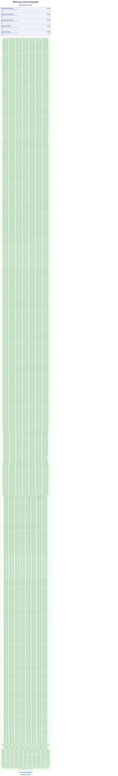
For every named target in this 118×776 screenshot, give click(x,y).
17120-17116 (19, 266)
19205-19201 (39, 198)
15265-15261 (19, 326)
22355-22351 (39, 97)
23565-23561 (12, 58)
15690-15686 (12, 312)
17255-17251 (25, 261)
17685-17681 (12, 248)
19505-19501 (12, 189)
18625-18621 (19, 217)
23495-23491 (12, 61)
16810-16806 (12, 276)
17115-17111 (25, 266)
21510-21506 (45, 124)
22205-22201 (5, 102)
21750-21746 (5, 117)
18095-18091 (25, 234)
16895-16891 (39, 273)
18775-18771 (5, 213)
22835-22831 (6, 82)
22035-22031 (45, 107)
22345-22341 (6, 98)
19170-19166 (39, 199)
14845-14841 (19, 339)
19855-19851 (12, 178)
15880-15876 (39, 305)
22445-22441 (12, 94)
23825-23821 (39, 49)
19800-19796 (39, 179)
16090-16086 (39, 298)
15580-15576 (19, 315)
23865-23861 (32, 48)
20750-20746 (32, 148)
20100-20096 (12, 170)
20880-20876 (45, 144)
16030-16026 (25, 301)
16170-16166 (25, 296)
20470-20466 (32, 158)
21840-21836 (25, 114)
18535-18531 (45, 220)
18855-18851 (39, 209)
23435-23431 (45, 62)
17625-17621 (45, 249)
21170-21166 (32, 135)
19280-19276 (32, 196)
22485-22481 (5, 93)
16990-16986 (5, 270)
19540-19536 (12, 188)
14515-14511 (39, 349)
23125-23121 (39, 72)
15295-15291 (25, 324)
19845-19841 (25, 178)
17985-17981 (32, 238)
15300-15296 (19, 324)
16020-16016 (39, 301)
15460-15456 (39, 319)
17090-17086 (12, 267)
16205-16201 (25, 295)
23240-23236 (25, 68)
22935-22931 (12, 79)
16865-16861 (32, 274)
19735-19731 (32, 181)
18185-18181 (45, 231)
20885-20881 (39, 144)
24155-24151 (19, 39)
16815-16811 (5, 276)
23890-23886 (45, 47)
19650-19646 (5, 185)
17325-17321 (25, 259)
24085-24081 (19, 41)
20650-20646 (25, 152)
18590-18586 (19, 218)
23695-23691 (25, 54)
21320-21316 (19, 130)
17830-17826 (6, 243)
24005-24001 (32, 44)
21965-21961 (45, 109)
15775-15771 (39, 309)
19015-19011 (12, 205)
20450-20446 (12, 159)
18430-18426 (45, 223)
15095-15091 (12, 331)
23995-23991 (45, 44)
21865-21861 (39, 112)
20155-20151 (32, 168)
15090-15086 (19, 331)
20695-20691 (12, 151)
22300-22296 (19, 99)
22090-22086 (19, 106)
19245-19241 (32, 197)
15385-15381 (45, 321)
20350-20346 (5, 162)
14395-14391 (12, 354)
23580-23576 (39, 57)
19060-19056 (45, 203)
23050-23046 (45, 74)
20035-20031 (6, 172)
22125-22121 (19, 105)
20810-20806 (45, 146)
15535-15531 (32, 316)
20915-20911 (45, 143)
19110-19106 (25, 201)
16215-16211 (12, 295)
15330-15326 (25, 323)
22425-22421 (39, 94)
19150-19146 (19, 200)
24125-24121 (12, 40)
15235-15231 (12, 327)
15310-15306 (5, 324)
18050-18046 (39, 235)
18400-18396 (39, 224)
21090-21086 (45, 137)
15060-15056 (12, 332)
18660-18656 (19, 216)
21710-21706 (12, 118)
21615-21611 (45, 120)
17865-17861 (5, 242)
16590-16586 (25, 283)
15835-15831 (6, 307)
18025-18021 (25, 236)
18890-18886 (39, 208)
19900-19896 (45, 176)
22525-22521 (45, 91)
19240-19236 (39, 197)
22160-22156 (19, 103)
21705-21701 (19, 118)
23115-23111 (5, 73)
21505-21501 (5, 125)
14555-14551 (32, 348)
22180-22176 (39, 102)
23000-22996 (19, 76)
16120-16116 (45, 297)
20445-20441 (19, 159)
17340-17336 (6, 259)
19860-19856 (5, 178)
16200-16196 (32, 295)
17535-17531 (25, 252)
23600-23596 (12, 57)
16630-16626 (19, 282)
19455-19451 (32, 190)
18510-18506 (32, 221)
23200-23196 (32, 70)
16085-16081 (45, 298)
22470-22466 (25, 93)
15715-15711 (25, 311)
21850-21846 (12, 114)
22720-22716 (19, 85)
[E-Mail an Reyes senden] (49, 20)
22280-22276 (45, 99)
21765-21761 (32, 116)
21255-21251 (12, 133)
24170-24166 (44, 38)
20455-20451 (5, 159)
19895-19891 (5, 177)
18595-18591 (12, 218)
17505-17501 (19, 253)
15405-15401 (19, 321)
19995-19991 (12, 173)
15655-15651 (12, 313)
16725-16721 (32, 278)
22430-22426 (32, 94)
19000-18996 (32, 205)
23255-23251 (5, 68)
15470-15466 (25, 319)
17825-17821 (12, 243)
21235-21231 (39, 133)
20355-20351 (45, 161)
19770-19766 (32, 180)
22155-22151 (25, 103)
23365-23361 (45, 64)
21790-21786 (45, 115)
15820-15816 (25, 307)
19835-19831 (39, 178)
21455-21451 (25, 126)
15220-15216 (32, 327)
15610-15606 (25, 314)
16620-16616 (32, 282)
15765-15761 (5, 310)
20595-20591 (5, 154)
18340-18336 (25, 226)
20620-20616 (19, 153)
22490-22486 (45, 92)
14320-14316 (19, 356)
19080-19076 (19, 203)
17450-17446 (45, 254)
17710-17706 (25, 247)
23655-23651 (32, 55)
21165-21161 (38, 135)
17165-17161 (5, 265)
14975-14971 (32, 335)
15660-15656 (5, 313)
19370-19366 (5, 194)
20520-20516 (12, 156)
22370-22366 (19, 97)
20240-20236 (12, 165)
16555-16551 (25, 284)
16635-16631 (12, 282)
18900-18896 (25, 208)
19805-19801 (32, 179)
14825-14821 (45, 339)
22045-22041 (32, 107)
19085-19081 (12, 203)
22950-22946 (39, 77)
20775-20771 (45, 147)
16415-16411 (25, 288)
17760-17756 (5, 245)
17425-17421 (32, 256)
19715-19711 (12, 182)
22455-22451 (45, 93)
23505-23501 (45, 59)
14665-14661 (25, 345)
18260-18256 (39, 229)
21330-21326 (6, 130)
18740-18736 (6, 214)
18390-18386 (5, 225)
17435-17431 (19, 256)
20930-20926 (25, 143)
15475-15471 (19, 319)
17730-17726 (45, 245)
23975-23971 (25, 45)
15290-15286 (32, 324)
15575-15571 (25, 315)
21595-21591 (25, 121)
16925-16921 (45, 271)
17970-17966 (5, 239)
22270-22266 (12, 100)
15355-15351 (39, 322)
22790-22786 (19, 83)
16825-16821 (39, 275)
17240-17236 (45, 261)
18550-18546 (25, 220)
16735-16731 (19, 278)
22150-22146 (32, 103)
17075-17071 (32, 267)
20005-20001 (45, 172)
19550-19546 (45, 187)
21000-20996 (25, 141)
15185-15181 (32, 328)
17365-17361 (19, 258)
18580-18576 (32, 218)
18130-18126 (26, 233)
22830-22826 (12, 82)
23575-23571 (45, 57)
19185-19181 (19, 199)
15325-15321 (32, 323)
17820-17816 (19, 243)
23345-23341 (25, 65)
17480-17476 (5, 254)
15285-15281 (39, 324)
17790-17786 (12, 244)
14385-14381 (25, 354)
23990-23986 (5, 45)
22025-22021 (12, 108)
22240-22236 (6, 101)
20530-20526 (45, 155)
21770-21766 (25, 116)
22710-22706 (32, 85)
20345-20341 (12, 162)
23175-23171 (19, 71)
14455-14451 (25, 351)
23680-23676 (45, 54)
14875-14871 (25, 338)
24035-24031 (39, 42)
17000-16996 (39, 269)
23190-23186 (45, 70)
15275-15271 (5, 326)
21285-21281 (19, 132)
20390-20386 (45, 160)
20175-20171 (5, 168)
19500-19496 (19, 189)
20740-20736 (45, 148)
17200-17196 (5, 263)
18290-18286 (45, 227)
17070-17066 (39, 267)
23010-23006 (5, 76)
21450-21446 (32, 126)
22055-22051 (19, 107)
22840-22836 (45, 81)
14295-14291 (5, 357)
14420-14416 (25, 353)
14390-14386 (19, 354)
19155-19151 (12, 200)
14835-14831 (32, 339)
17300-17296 (12, 260)
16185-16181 (5, 296)
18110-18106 (5, 234)
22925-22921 (25, 79)
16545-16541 (39, 284)
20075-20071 (45, 170)
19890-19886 (12, 177)
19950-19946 (25, 174)
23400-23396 (45, 63)
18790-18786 (32, 212)
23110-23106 (12, 73)
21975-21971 (32, 109)
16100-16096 (25, 298)
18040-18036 (6, 236)
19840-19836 (32, 178)
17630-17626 (39, 249)
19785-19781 (12, 180)
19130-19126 (45, 200)
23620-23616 (32, 56)
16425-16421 (12, 288)
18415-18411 (19, 224)
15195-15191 (19, 328)
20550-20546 (19, 155)
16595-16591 (19, 283)
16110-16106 (12, 298)
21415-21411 (32, 127)
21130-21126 (38, 136)
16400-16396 (45, 288)
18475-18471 (32, 222)
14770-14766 (25, 341)
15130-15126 (12, 330)
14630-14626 (25, 346)
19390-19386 (25, 192)
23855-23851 (45, 48)
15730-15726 (6, 311)
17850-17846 (25, 242)
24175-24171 (38, 38)
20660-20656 (12, 152)
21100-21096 (32, 137)
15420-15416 (45, 320)
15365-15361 (25, 322)
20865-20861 (19, 145)
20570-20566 (39, 154)
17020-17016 (12, 269)
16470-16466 (45, 286)
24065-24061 (45, 41)
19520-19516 (39, 188)
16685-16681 (39, 279)
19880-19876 (25, 177)
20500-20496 (39, 156)
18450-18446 (19, 223)
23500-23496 (5, 61)
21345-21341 (32, 129)
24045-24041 (25, 42)
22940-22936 (6, 79)
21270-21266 (39, 132)
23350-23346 (19, 65)
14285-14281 (19, 357)
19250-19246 (25, 197)
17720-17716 (12, 247)
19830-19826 (45, 178)
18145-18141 (6, 233)
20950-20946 (45, 142)
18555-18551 (19, 220)
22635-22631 (39, 88)
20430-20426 (39, 159)
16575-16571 (45, 283)
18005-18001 (5, 238)
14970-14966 (39, 335)
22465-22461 (32, 93)
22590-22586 (5, 90)
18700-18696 (12, 215)
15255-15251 (32, 326)
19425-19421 (25, 191)
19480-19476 (45, 189)
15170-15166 (5, 329)
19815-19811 (19, 179)
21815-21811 (12, 115)
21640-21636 (12, 120)
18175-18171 (12, 232)
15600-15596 (39, 314)
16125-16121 (39, 297)
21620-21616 (39, 120)
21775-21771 (19, 116)
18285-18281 (5, 229)
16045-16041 (6, 301)
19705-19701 (25, 182)
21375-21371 (39, 128)
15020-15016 (19, 333)
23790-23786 (39, 50)
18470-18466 (39, 222)
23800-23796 (25, 50)
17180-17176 (32, 263)
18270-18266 (25, 229)
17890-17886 (19, 241)
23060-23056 (32, 74)
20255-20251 (39, 164)
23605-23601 (5, 57)
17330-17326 (19, 259)
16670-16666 (12, 280)
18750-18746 (39, 213)
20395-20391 (39, 160)
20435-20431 (32, 159)
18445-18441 (25, 223)
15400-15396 (25, 321)
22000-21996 (45, 108)
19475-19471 (5, 190)
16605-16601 (5, 283)
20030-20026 (12, 172)
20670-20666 (45, 151)
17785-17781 (19, 244)
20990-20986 (39, 141)
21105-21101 (25, 137)
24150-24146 (25, 39)
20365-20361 (32, 161)
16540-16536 (45, 284)
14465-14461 (12, 351)
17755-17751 (12, 245)
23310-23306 (25, 66)
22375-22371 (12, 97)
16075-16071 (12, 300)
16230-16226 (39, 294)
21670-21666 (19, 119)
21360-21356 (12, 129)
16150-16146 (6, 297)
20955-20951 (39, 142)
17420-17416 (39, 256)
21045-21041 (12, 139)
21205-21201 (32, 134)
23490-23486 (19, 61)
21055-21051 (45, 138)
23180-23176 (12, 71)
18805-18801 (12, 212)
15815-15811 (32, 307)
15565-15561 (39, 315)
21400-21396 (5, 128)
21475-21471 (45, 125)
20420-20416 (6, 160)
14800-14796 (32, 340)
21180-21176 (19, 135)
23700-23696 (19, 54)
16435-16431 (45, 287)
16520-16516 (25, 285)
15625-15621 (6, 314)
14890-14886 (5, 338)
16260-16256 (45, 293)
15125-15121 (19, 330)
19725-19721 (45, 181)
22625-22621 (6, 89)
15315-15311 (45, 323)
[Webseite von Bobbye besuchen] (47, 8)
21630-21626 (25, 120)
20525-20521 (6, 156)
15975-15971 (5, 303)
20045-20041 (39, 171)
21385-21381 (25, 128)
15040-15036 (39, 332)
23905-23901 (25, 47)
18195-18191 (32, 231)
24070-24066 (39, 41)
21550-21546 (39, 123)
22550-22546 (12, 91)
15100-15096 (5, 331)
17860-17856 (12, 242)
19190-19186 (12, 199)
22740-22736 (39, 84)
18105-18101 (12, 234)
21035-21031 (25, 139)
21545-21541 (45, 123)
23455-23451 (19, 62)
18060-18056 (25, 235)
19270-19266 (45, 196)
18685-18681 (32, 215)
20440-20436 (25, 159)
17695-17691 (45, 247)
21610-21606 (5, 121)
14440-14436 (45, 351)
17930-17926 (12, 240)
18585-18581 (25, 218)
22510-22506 (19, 92)
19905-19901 (39, 176)
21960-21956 (5, 110)
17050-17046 (19, 268)
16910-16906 (19, 273)
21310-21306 (32, 130)
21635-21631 (19, 120)
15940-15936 (6, 304)
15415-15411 (5, 321)
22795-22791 (12, 83)
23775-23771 (12, 52)
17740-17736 (32, 245)
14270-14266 (39, 357)
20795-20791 (19, 147)
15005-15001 (39, 333)
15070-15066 (45, 331)
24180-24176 (31, 38)
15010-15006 (32, 333)
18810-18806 (5, 212)
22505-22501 (25, 92)
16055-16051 (39, 300)
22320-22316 (39, 98)
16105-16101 (19, 298)
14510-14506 (45, 349)
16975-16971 (25, 270)
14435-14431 (6, 353)
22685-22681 (19, 86)
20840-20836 (6, 146)
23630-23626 (19, 56)
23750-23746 (45, 52)
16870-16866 (25, 274)
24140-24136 (39, 39)
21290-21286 (12, 132)
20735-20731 (6, 150)
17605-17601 (25, 250)
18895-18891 (32, 208)
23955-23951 (5, 46)
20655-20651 (19, 152)
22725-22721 (12, 85)
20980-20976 (5, 142)
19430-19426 (19, 191)
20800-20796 (12, 147)
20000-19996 (5, 173)
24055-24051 (12, 42)
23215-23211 (12, 70)
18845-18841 (6, 210)
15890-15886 (25, 305)
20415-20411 (12, 160)
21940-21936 (32, 110)
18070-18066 (12, 235)
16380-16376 (25, 289)
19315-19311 (32, 195)
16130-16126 (32, 297)
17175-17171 (39, 263)
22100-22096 (5, 106)
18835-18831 (19, 210)
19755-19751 (5, 181)
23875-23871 (19, 48)
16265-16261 (39, 293)
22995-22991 (25, 76)
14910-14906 (25, 337)
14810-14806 (19, 340)
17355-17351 (32, 258)
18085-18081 (39, 234)
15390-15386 (39, 321)
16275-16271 (25, 293)
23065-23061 (25, 74)
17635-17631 (32, 249)
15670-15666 (39, 312)
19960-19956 (12, 174)
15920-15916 (32, 304)
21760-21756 (39, 116)
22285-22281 (39, 99)
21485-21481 (32, 125)
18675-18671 (45, 215)
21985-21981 (19, 109)
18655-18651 (25, 216)
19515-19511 (45, 188)
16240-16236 (25, 294)
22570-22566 (32, 90)
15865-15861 (12, 306)
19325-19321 (19, 195)
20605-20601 (39, 153)
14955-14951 (12, 336)
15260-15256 (25, 326)
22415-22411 (5, 95)
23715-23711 (45, 53)
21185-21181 (12, 135)
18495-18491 (5, 222)
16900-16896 (32, 273)
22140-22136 (45, 103)
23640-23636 (6, 56)
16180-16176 (12, 296)
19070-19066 (32, 203)
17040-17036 (32, 268)
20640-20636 (39, 152)
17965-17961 (12, 239)
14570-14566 (12, 348)
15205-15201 (5, 328)
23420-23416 (19, 63)
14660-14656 (32, 345)
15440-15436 (19, 320)
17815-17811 (25, 243)
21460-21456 (19, 126)
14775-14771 (19, 341)
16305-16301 (32, 292)
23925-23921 (45, 46)
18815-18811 (45, 210)
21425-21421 (19, 127)
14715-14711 (5, 344)
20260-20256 (32, 164)
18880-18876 (5, 209)
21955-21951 (12, 110)
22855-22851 (25, 81)
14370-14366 (45, 354)
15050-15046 (25, 332)
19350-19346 (32, 194)
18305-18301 (25, 227)
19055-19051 (5, 204)
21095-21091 (38, 137)
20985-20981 (45, 141)
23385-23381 (19, 64)
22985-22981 (39, 76)
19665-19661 (32, 183)
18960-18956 (39, 206)
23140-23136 (19, 72)
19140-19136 (32, 200)
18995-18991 (39, 205)
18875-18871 (12, 209)
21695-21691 (32, 118)
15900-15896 (12, 305)
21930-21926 (45, 110)
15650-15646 (19, 313)
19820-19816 (12, 179)
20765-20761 (12, 148)
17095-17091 (5, 267)
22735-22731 (45, 84)
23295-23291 (45, 66)
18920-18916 (45, 207)
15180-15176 (39, 328)
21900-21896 (39, 111)
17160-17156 (12, 265)
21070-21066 (25, 138)
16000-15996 (19, 302)
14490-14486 (25, 350)
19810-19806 (25, 179)
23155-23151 (45, 71)
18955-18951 (45, 206)
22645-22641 (25, 88)
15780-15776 (32, 309)
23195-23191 (39, 70)
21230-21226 (45, 133)
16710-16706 (5, 279)
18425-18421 (6, 224)
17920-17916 (25, 240)
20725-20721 (19, 150)
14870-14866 (32, 338)
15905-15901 (5, 305)
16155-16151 (45, 296)
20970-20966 (19, 142)
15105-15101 (45, 330)
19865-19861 (45, 177)
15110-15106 (39, 330)
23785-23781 (45, 50)
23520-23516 (25, 59)
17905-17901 (45, 240)
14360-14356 (12, 355)
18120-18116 (39, 233)
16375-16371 (32, 289)
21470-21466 (5, 126)
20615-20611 (25, 153)
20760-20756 (19, 148)
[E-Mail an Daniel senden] (49, 14)
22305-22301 (12, 99)
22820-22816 (25, 82)
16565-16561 (12, 284)
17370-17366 (12, 258)
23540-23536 (45, 58)
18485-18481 (19, 222)
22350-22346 (45, 97)
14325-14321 (12, 356)
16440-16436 (39, 287)
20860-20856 (25, 145)
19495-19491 (25, 189)
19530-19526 (25, 188)
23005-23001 (12, 76)
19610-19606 (12, 186)
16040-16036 (12, 301)
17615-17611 (12, 250)
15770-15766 (45, 309)
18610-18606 (39, 217)
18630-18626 (12, 217)
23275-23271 (25, 67)
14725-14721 (39, 342)
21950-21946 (19, 110)
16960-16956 (45, 270)
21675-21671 (12, 119)
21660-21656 (32, 119)
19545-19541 (6, 188)
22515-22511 (12, 92)
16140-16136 (19, 297)
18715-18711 (39, 214)
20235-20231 (19, 165)
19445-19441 (45, 190)
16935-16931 (32, 271)
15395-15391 (32, 321)
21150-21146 (12, 136)
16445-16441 (32, 287)
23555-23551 (25, 58)
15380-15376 (5, 322)
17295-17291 (19, 260)
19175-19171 (32, 199)
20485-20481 (12, 158)
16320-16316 (12, 292)
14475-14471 (45, 350)
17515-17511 (5, 253)
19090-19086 (5, 203)
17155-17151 (19, 265)
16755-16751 (39, 277)
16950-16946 (12, 271)
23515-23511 (32, 59)
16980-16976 (19, 270)
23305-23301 (32, 66)
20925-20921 (32, 143)
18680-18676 (39, 215)
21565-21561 (19, 123)
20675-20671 (39, 151)
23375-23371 (32, 64)
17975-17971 (45, 238)
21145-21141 (19, 136)
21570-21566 (12, 123)
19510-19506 (5, 189)
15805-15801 (45, 307)
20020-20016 (25, 172)
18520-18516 (19, 221)
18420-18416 (12, 224)
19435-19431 (12, 191)
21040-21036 (19, 139)
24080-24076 (25, 41)
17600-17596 (32, 250)
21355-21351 (19, 129)
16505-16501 (45, 285)
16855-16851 (45, 274)
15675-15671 (32, 312)
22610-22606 (25, 89)
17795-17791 (5, 244)
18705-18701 (5, 215)
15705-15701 (39, 311)
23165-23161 (32, 71)
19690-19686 (45, 182)
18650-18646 (32, 216)
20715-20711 (32, 150)
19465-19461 (19, 190)
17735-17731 (39, 245)
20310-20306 (12, 163)
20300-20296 (25, 163)
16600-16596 (12, 283)
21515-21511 (39, 124)
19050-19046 (12, 204)
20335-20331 (25, 162)
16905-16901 (25, 273)
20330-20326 (32, 162)
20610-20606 (32, 153)
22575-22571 (25, 90)
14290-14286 (12, 357)
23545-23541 (39, 58)
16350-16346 (19, 291)
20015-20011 (32, 172)
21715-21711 (5, 118)
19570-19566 (19, 187)
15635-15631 (39, 313)
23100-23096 (25, 73)
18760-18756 (25, 213)
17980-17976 (39, 238)
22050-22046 (25, 107)
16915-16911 (12, 273)
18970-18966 (25, 206)
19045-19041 (19, 204)
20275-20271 (12, 164)
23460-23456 (12, 62)
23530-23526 (12, 59)
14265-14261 (45, 357)
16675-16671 (5, 280)
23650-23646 (39, 55)
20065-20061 (12, 171)
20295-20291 (32, 163)
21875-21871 (25, 112)
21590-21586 (32, 121)
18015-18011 (39, 236)
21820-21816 (6, 115)
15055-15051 (19, 332)
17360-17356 (25, 258)
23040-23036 (12, 75)
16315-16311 (19, 292)
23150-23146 (6, 72)
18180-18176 (5, 232)
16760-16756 (32, 277)
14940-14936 (32, 336)
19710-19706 (19, 182)
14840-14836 (25, 339)
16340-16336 (32, 291)
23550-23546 (32, 58)
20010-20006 (39, 172)
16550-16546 (32, 284)
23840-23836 (19, 49)
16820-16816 (45, 275)
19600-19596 (25, 186)
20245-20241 (6, 165)
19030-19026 (39, 204)
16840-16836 (19, 275)
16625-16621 (25, 282)
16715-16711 (45, 278)
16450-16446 (25, 287)
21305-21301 (39, 130)
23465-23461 (5, 62)
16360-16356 (5, 291)
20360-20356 (39, 161)
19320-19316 (25, 195)
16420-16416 (19, 288)
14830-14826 (39, 339)
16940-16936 (25, 271)
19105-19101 (32, 201)
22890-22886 (25, 80)
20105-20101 (5, 170)
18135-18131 (19, 233)
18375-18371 (25, 225)
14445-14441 (39, 351)
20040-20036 (45, 171)
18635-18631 (6, 217)
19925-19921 (12, 176)
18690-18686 (25, 215)
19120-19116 (12, 201)
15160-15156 (19, 329)
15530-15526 (39, 316)
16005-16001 (12, 302)
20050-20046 (32, 171)
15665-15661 (45, 312)
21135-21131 (32, 136)
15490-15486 (45, 318)
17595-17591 (39, 250)
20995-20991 (32, 141)
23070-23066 (19, 74)
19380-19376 (39, 192)
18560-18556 (12, 220)
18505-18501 (39, 221)
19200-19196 (45, 198)
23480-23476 (32, 61)
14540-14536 (6, 349)
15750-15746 (25, 310)
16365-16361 (45, 289)
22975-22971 (5, 77)
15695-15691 (5, 312)
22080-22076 (32, 106)
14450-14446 (32, 351)
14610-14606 (5, 347)
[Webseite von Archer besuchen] (47, 25)
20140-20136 (6, 169)
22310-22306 (5, 99)
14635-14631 (19, 346)
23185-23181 (5, 71)
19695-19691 (39, 182)
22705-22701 (39, 85)
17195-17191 (12, 263)
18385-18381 (12, 225)
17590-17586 (45, 250)
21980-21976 (25, 109)
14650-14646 (45, 345)
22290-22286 (32, 99)
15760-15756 (12, 310)
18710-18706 (45, 214)
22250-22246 (39, 100)
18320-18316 (6, 227)
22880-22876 (39, 80)
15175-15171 (45, 328)
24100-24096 (45, 40)
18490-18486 (12, 222)
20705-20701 (45, 150)
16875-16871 (19, 274)
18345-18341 (19, 226)
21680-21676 (5, 119)
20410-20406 (19, 160)
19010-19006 (19, 205)
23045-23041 (6, 75)
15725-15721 (12, 311)
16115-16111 (5, 298)
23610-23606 (45, 56)
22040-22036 (39, 107)
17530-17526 (32, 252)
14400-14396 (5, 354)
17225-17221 (19, 262)
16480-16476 (32, 286)
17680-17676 (19, 248)
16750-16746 (45, 277)
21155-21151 (6, 136)
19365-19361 (12, 194)
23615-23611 (39, 56)
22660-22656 (5, 88)
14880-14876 (19, 338)
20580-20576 (25, 154)
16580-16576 (39, 283)
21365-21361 (5, 129)
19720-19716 (6, 182)
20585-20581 (19, 154)
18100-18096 (19, 234)
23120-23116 (45, 72)
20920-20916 (39, 143)
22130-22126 (12, 105)
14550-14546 (39, 348)
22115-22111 (32, 105)
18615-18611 (32, 217)
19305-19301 (45, 195)
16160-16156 (39, 296)
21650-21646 (45, 119)
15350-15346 (45, 322)
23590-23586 (25, 57)
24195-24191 (11, 38)
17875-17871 (39, 241)
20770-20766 (5, 148)
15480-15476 (12, 319)
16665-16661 (19, 280)
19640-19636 (19, 185)
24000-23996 (39, 44)
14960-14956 (5, 336)
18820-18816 (39, 210)
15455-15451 (45, 319)
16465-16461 (5, 287)
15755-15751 (19, 310)
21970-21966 (39, 109)
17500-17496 (25, 253)
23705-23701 (12, 54)
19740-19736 (25, 181)
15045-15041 (32, 332)
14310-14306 (32, 356)
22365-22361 (25, 97)
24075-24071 (32, 41)
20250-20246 (45, 164)
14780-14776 (12, 341)
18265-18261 (32, 229)
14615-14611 (45, 346)
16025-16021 (32, 301)
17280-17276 (39, 260)
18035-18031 (12, 236)
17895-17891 (12, 241)
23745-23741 (6, 53)
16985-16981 (12, 270)
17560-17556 (39, 251)
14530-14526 (19, 349)
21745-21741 (12, 117)
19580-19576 (5, 187)
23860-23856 (39, 48)
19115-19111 (19, 201)
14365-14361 (5, 355)
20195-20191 (25, 167)
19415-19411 (39, 191)
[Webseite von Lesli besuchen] (47, 31)
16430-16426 (6, 288)
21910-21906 (25, 111)
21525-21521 (25, 124)
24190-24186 (18, 38)
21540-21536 (6, 124)
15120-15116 (26, 330)
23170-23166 (25, 71)
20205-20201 (12, 167)
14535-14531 (12, 349)
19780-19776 (19, 180)
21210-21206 (25, 134)
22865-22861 (12, 81)
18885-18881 (45, 208)
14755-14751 (45, 341)
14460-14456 (19, 351)
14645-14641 (6, 346)
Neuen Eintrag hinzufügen (25, 5)
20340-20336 (19, 162)
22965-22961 (19, 77)
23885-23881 (5, 48)
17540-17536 (19, 252)
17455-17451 (39, 254)
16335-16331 (39, 291)
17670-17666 (32, 248)
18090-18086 (32, 234)
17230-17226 (12, 262)
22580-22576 (19, 90)
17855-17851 (19, 242)
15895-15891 (19, 305)
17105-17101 (39, 266)
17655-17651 (5, 249)
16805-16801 (19, 276)
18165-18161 (25, 232)
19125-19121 (6, 201)
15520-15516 (6, 318)
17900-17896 (5, 241)
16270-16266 (32, 293)
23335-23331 (39, 65)
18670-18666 (5, 216)
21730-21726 (32, 117)
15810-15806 (39, 307)
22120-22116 (26, 105)
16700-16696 (19, 279)
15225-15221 (25, 327)
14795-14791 (39, 340)
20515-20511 (19, 156)
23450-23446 (25, 62)
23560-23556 (19, 58)
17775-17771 (32, 244)
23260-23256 (45, 67)
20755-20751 (25, 148)
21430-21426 (12, 127)
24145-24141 (32, 39)
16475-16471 (39, 286)
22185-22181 (32, 102)
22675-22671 (32, 86)
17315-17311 (39, 259)
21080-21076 (12, 138)
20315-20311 (5, 163)
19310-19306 (39, 195)
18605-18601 (45, 217)
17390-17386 (32, 257)
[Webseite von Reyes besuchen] (47, 20)
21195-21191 (45, 134)
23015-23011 (45, 75)
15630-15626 (45, 313)
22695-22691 (5, 86)
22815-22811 (32, 82)
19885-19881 (19, 177)
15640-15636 (32, 313)
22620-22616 (12, 89)
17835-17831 (45, 242)
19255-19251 (19, 197)
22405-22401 (19, 95)
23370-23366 (39, 64)
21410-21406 (39, 127)
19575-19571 (12, 187)
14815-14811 (12, 340)
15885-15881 (32, 305)
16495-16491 (12, 286)
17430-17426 (25, 256)
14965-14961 (45, 335)
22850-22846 (32, 81)
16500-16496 (5, 286)
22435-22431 (25, 94)
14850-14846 (12, 339)
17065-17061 (45, 267)
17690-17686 (5, 248)
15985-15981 (39, 302)
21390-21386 (19, 128)
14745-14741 (12, 342)
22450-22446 (5, 94)
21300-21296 (45, 130)
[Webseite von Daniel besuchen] (47, 14)
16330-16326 (45, 291)
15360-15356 (32, 322)
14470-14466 (5, 351)
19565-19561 (25, 187)
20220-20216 (39, 165)
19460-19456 (25, 190)
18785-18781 (39, 212)
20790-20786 (25, 147)
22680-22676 (25, 86)
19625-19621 (39, 185)
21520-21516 (32, 124)
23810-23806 (12, 50)
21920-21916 (12, 111)
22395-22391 (32, 95)
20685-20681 (25, 151)
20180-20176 (45, 167)
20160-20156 (25, 168)
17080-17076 (25, 267)
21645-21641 (6, 120)
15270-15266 (12, 326)
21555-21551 (32, 123)
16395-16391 (5, 289)
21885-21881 (12, 112)
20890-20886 (32, 144)
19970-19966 (45, 173)
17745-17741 (25, 245)
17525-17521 (39, 252)
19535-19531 (19, 188)
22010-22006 (32, 108)
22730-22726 (6, 85)
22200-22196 (12, 102)
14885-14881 (12, 338)
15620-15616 (12, 314)
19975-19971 (39, 173)
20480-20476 (19, 158)
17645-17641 (19, 249)
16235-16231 (32, 294)
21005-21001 (19, 141)
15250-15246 (39, 326)
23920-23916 (6, 47)
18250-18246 (5, 230)
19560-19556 (32, 187)
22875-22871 (45, 80)
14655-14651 (39, 345)
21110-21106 (18, 137)
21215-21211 (19, 134)
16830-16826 (32, 275)
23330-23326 (45, 65)
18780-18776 (45, 212)
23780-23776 (5, 52)
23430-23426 (6, 63)
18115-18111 (45, 233)
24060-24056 (5, 42)
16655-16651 (32, 280)
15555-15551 (5, 316)
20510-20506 (25, 156)
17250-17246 (32, 261)
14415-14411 (32, 353)
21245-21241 (25, 133)
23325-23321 (6, 66)
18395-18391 (45, 224)
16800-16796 (25, 276)
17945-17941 (39, 239)
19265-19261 (5, 197)
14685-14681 (45, 344)
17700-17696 (39, 247)
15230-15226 (19, 327)
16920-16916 (6, 273)
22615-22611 (19, 89)
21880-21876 (19, 112)
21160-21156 (45, 135)
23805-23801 (19, 50)
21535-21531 (12, 124)
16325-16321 (6, 292)
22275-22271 (5, 100)
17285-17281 (32, 260)
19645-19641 (12, 185)
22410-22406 (12, 95)
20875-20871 (5, 145)
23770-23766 (19, 52)
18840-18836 (12, 210)
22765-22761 (5, 84)
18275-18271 (19, 229)
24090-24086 (12, 41)
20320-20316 (45, 162)
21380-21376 (32, 128)
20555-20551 (12, 155)
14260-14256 (5, 358)
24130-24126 (6, 40)
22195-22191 (19, 102)
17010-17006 (25, 269)
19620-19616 (45, 185)
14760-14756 (39, 341)
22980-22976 (45, 76)
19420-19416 (32, 191)
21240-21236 (32, 133)
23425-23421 (12, 63)
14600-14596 (19, 347)
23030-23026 (25, 75)
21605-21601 (12, 121)
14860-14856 (45, 338)
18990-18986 (45, 205)
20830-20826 (19, 146)
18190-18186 (39, 231)
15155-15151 (25, 329)
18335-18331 (32, 226)
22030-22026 (6, 108)
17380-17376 (45, 257)
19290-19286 (19, 196)
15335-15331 (19, 323)
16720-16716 (39, 278)
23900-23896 (32, 47)
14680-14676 (5, 345)
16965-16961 (39, 270)
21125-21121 (45, 136)
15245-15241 (45, 326)
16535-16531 (6, 285)
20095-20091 (19, 170)
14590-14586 (32, 347)
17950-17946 (32, 239)
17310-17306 (45, 259)
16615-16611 (39, 282)
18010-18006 (45, 236)
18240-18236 (19, 230)
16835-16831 (25, 275)
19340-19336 (45, 194)
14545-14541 (45, 348)
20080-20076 (39, 170)
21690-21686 (39, 118)
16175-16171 (19, 296)
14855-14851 (5, 339)
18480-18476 (25, 222)
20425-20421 (45, 159)
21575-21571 (5, 123)
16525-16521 (19, 285)
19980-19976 (32, 173)
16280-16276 (19, 293)
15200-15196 (12, 328)
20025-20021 (19, 172)
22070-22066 (45, 106)
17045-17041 (25, 268)
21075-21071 (19, 138)
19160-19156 (5, 200)
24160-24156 (12, 39)
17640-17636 (25, 249)
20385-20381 (5, 161)
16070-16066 (19, 300)
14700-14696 (25, 344)
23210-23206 (19, 70)
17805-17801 (39, 243)
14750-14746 (5, 342)
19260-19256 (12, 197)
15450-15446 (5, 320)
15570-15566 (32, 315)
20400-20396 (32, 160)
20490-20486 (5, 158)
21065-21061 (32, 138)
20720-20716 (25, 150)
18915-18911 (5, 208)
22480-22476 (12, 93)
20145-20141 (45, 168)
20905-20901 (12, 144)
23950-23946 (12, 46)
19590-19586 (39, 186)
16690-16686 (32, 279)
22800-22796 (5, 83)
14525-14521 (25, 349)
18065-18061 (19, 235)
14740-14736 (19, 342)
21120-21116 (6, 137)
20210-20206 (5, 167)
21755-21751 (45, 116)
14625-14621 (32, 346)
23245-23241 (19, 68)
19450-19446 (39, 190)
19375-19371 (45, 192)
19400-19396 (12, 192)
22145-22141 (39, 103)
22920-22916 (32, 79)
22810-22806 (39, 82)
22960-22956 (25, 77)
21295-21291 (5, 132)
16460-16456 (12, 287)
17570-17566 (25, 251)
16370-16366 (39, 289)
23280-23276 (19, 67)
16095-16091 (32, 298)
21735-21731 (25, 117)
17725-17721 (6, 247)
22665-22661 (45, 86)
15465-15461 (32, 319)
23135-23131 (25, 72)
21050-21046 (5, 139)
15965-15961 (19, 303)
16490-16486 (19, 286)
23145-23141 (12, 72)
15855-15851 (25, 306)
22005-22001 (39, 108)
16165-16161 (32, 296)
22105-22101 (45, 105)
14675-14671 (12, 345)
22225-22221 (25, 101)
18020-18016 (32, 236)
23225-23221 (45, 68)
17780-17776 (25, 244)
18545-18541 (32, 220)
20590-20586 (12, 154)
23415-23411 (25, 63)
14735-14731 (25, 342)
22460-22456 (39, 93)
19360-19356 (19, 194)
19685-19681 (5, 183)
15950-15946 (39, 303)
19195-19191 (5, 199)
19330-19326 (12, 195)
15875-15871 (45, 305)
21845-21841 (19, 114)
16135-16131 (25, 297)
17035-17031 (39, 268)
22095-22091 (12, 106)
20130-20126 (19, 169)
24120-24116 (19, 40)
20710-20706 (39, 150)
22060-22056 (12, 107)
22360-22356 (32, 97)
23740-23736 (12, 53)
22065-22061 (5, 107)
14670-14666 (19, 345)
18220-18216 (45, 230)
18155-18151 (39, 232)
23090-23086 (39, 73)
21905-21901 (32, 111)
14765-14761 (32, 341)
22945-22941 (45, 77)
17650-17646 (12, 249)
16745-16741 (6, 278)
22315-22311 (45, 98)
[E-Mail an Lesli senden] (49, 31)
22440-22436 (19, 94)
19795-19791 (45, 179)
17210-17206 (39, 262)
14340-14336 (39, 355)
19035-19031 (32, 204)
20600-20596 (45, 153)
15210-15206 (45, 327)
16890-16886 (45, 273)
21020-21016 (45, 139)
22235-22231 (12, 101)
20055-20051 (25, 171)
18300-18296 (32, 227)
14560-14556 (25, 348)
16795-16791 (32, 276)
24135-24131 (45, 39)
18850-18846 (45, 209)
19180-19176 (25, 199)
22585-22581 (12, 90)
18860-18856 (32, 209)
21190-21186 (6, 135)
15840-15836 (45, 306)
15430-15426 (32, 320)
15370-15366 (19, 322)
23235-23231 (32, 68)
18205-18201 (19, 231)
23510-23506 (39, 59)
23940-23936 (25, 46)
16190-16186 (45, 295)
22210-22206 (45, 101)
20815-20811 (39, 146)
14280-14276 (25, 357)
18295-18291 (39, 227)
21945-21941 (25, 110)
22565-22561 (39, 90)
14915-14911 (19, 337)
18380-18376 (19, 225)
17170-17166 (45, 263)
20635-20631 (45, 152)
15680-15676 (25, 312)
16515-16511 (32, 285)
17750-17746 (19, 245)
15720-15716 (19, 311)
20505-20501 (32, 156)
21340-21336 (39, 129)
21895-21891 (45, 111)
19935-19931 (45, 174)
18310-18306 (19, 227)
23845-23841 (12, 49)
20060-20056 (19, 171)
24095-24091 (5, 41)
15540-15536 (25, 316)
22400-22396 (25, 95)
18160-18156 (32, 232)
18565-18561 (5, 220)
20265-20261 (25, 164)
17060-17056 (5, 268)
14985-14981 (19, 335)
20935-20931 (19, 143)
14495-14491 (19, 350)
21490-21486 (25, 125)
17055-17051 (12, 268)
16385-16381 (19, 289)
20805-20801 (5, 147)
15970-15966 (12, 303)
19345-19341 (39, 194)
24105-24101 (39, 40)
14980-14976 (25, 335)
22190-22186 (25, 102)
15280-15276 (45, 324)
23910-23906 (19, 47)
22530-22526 (39, 91)
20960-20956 (32, 142)
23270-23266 (32, 67)
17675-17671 (25, 248)
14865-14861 (39, 338)
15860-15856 (19, 306)
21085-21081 (5, 138)
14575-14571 (5, 348)
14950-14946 (19, 336)
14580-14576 (45, 347)
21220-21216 (12, 134)
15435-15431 (25, 320)
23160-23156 (39, 71)
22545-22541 (19, 91)
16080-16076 (5, 300)
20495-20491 (45, 156)
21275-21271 (32, 132)
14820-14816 (6, 340)
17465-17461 (25, 254)
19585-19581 (45, 186)
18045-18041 (45, 235)
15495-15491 (39, 318)
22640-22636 (32, 88)
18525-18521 (12, 221)
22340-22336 (12, 98)
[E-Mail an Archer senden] (49, 25)
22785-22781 (25, 83)
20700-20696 (5, 151)
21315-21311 (25, 130)
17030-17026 (45, 268)
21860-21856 (45, 112)
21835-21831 (32, 114)
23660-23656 (25, 55)
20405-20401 (25, 160)
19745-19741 (19, 181)
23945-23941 (19, 46)
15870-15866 (5, 306)
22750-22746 (25, 84)
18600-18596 (5, 218)
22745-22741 (32, 84)
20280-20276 (5, 164)
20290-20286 (39, 163)
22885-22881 (32, 80)
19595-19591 (32, 186)
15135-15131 (6, 330)
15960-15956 (25, 303)
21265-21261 (45, 132)
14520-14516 (32, 349)
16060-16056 (32, 300)
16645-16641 (45, 280)
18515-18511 (25, 221)
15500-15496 (32, 318)
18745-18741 (45, 213)
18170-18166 (19, 232)
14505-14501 (5, 350)
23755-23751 (39, 52)
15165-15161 (12, 329)
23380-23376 (25, 64)
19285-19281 (25, 196)
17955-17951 (25, 239)
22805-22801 (45, 82)
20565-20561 (45, 154)
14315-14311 (25, 356)
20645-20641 (32, 152)
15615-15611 (19, 314)
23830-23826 (32, 49)
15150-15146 (32, 329)
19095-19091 (45, 201)
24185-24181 (24, 38)
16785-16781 (45, 276)
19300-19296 (5, 196)
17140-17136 (39, 265)
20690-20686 (19, 151)
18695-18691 (19, 215)
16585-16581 (32, 283)
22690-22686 (12, 86)
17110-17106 (32, 266)
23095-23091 (32, 73)
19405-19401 (5, 192)
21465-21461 (12, 126)
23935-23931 (32, 46)
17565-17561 (32, 251)
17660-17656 (45, 248)
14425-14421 (19, 353)
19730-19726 (39, 181)
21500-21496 (12, 125)
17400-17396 (19, 257)
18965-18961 (32, 206)
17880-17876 (32, 241)
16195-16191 (39, 295)
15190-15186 (25, 328)
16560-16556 (19, 284)
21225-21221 (6, 134)
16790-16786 (39, 276)
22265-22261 (19, 100)
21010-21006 (12, 141)
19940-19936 (39, 174)
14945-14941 (25, 336)
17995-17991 (19, 238)
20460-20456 (45, 158)
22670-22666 (39, 86)
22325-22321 (32, 98)
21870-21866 (32, 112)
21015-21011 (5, 141)
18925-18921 (39, 207)
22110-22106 (39, 105)
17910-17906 (39, 240)
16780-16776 (5, 277)
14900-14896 (39, 337)
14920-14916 (12, 337)
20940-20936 (12, 143)
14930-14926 (45, 336)
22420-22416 (45, 94)
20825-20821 (25, 146)
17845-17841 (32, 242)
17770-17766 (39, 244)
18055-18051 (32, 235)
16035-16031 (19, 301)
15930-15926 (19, 304)
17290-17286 (25, 260)
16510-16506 (39, 285)
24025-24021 (6, 44)
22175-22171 (45, 102)
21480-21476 (39, 125)
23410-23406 (32, 63)
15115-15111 (32, 330)
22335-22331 (19, 98)
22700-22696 (45, 85)
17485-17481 (45, 253)
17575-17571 (19, 251)
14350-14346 (25, 355)
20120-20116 (32, 169)
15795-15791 (12, 309)
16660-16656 (25, 280)
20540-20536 (32, 155)
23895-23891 (39, 47)
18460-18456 (5, 223)
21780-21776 (12, 116)
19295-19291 (12, 196)
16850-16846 (5, 275)
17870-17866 (45, 241)
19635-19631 (25, 185)
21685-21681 (45, 118)
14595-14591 (25, 347)
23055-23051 (39, 74)
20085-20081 (32, 170)
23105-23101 (19, 73)
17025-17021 (6, 269)
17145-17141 (32, 265)
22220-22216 (32, 101)
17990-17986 (25, 238)
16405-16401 (39, 288)
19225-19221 (12, 198)
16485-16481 (25, 286)
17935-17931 (6, 240)
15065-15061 (5, 332)
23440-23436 (39, 62)
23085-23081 (45, 73)
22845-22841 (39, 81)
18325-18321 (45, 226)
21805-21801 (25, 115)
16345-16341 (25, 291)
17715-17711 (19, 247)
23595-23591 (19, 57)
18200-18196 (25, 231)
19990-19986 (19, 173)
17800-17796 (45, 243)
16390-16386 (12, 289)
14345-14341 (32, 355)
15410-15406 (12, 321)
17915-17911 (32, 240)
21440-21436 (45, 126)
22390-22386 (39, 95)
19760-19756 (45, 180)
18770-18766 (12, 213)
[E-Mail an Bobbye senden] (49, 8)
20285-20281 (45, 163)
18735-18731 (12, 214)
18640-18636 (45, 216)
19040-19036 (25, 204)
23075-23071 (12, 74)
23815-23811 (5, 50)
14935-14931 (39, 336)
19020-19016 (6, 205)
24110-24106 (32, 40)
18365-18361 (39, 225)
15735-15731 (45, 310)
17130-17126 (6, 266)
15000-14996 (45, 333)
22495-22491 (39, 92)
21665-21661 (25, 119)
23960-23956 (45, 45)
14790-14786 (45, 340)
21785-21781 (5, 116)
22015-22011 (25, 108)
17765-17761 (45, 244)
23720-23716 (39, 53)
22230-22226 (19, 101)
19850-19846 (19, 178)
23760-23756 (32, 52)
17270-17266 (5, 261)
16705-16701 (12, 279)
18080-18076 (45, 234)
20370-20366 (25, 161)
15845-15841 (39, 306)
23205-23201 (25, 70)
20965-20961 (25, 142)
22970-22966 (12, 77)
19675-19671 (19, 183)
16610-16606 (45, 282)
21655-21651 (39, 119)
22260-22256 (25, 100)
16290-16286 (5, 293)
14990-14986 (12, 335)
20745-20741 (39, 148)
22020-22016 (19, 108)
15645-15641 (25, 313)
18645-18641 (39, 216)
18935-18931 (25, 207)
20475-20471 (25, 158)
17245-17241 (39, 261)
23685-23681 (39, 54)
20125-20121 (26, 169)
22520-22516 (6, 92)
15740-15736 (39, 310)
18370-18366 (32, 225)
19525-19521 (32, 188)
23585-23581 (32, 57)
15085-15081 (25, 331)
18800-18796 (19, 212)
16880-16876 (12, 274)
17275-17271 (45, 260)
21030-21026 (32, 139)
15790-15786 (19, 309)
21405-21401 (45, 127)
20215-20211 (45, 165)
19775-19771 (25, 180)
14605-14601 (12, 347)
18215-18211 (5, 231)
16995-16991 (45, 269)
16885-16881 (5, 274)
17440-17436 (12, 256)
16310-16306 (25, 292)
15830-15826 (12, 307)
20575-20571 (32, 154)
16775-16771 (12, 277)
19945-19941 (32, 174)
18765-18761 (19, 213)
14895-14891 (45, 337)
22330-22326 (25, 98)
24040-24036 (32, 42)
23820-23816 (45, 49)
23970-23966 (32, 45)
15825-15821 (19, 307)
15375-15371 (12, 322)
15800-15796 (5, 309)
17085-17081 (19, 267)
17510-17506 (12, 253)
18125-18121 (32, 233)
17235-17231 (6, 262)
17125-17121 (12, 266)
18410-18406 (25, 224)
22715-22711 (25, 85)
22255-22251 (32, 100)
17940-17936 (45, 239)
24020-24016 (12, 44)
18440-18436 (32, 223)
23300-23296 (39, 66)
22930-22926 (19, 79)
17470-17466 (19, 254)
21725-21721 (39, 117)
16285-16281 (12, 293)
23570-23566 (5, 58)
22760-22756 (12, 84)
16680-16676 (45, 279)
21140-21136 (25, 136)
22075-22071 (39, 106)
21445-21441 (39, 126)
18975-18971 (19, 206)
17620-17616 (6, 250)
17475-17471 (12, 254)
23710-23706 (5, 54)
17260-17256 (19, 261)
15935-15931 (12, 304)
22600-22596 (39, 89)
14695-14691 (32, 344)
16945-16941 (19, 271)
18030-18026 (19, 236)
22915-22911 (39, 79)
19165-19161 (45, 199)
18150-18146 (45, 232)
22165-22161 (12, 103)
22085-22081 (25, 106)
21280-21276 (25, 132)
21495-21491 (19, 125)
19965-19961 (5, 174)
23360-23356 (5, 65)
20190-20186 (32, 167)
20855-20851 (32, 145)
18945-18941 (12, 207)
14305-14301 (39, 356)
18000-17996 (12, 238)
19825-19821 (6, 179)
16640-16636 (6, 282)
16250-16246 (12, 294)
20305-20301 (19, 163)
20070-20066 (5, 171)
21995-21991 (5, 109)
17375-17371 (5, 258)
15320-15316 (39, 323)
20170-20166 (12, 168)
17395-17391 (25, 257)
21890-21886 (5, 112)
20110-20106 (45, 169)
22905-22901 (5, 80)
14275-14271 (32, 357)
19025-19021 (45, 204)
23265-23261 (39, 67)
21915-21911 (19, 111)
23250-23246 (12, 68)
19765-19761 (39, 180)
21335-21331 (45, 129)
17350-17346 (39, 258)
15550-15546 (12, 316)
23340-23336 (32, 65)
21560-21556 (25, 123)
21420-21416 (25, 127)
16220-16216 (6, 295)
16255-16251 (5, 294)
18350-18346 (12, 226)
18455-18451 (12, 223)
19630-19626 (32, 185)
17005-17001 (32, 269)
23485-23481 (25, 61)
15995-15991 (25, 302)
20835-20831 (12, 146)
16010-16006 (5, 302)
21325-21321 (12, 130)
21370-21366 (45, 128)
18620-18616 (25, 217)
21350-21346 (25, 129)
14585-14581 (39, 347)
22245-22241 (45, 100)
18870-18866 (19, 209)
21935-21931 (39, 110)
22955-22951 (32, 77)
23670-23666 (12, 55)
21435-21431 (6, 127)
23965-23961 (39, 45)
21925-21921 (6, 111)
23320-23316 (12, 66)
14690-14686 (39, 344)
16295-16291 (45, 292)
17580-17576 (12, 251)
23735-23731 (19, 53)
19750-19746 (12, 181)
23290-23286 (5, 67)
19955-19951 (19, 174)
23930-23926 (39, 46)
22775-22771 (39, 83)
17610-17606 (19, 250)
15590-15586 (5, 315)
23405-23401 (39, 63)
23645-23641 (45, 55)
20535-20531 (39, 155)
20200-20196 (19, 167)
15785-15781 (25, 309)
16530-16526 (12, 285)
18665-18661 (12, 216)
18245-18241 (12, 230)
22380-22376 (5, 97)
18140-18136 (12, 233)
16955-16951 (5, 271)
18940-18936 (19, 207)
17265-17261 (12, 261)
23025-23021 (32, 75)
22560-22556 (45, 90)
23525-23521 (19, 59)
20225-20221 (32, 165)
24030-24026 (45, 42)
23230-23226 (39, 68)
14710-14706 (12, 344)
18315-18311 (12, 227)
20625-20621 (12, 153)
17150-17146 (25, 265)
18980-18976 (12, 206)
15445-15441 (12, 320)
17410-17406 (5, 257)
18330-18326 (39, 226)
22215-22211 (39, 101)
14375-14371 (39, 354)
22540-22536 (25, 91)
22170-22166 (5, 103)
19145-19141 (25, 200)
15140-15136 (45, 329)
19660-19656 (39, 183)
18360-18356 (45, 225)
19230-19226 (6, 198)
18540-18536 (39, 220)
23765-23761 (25, 52)
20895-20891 (25, 144)
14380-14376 (32, 354)
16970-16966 (32, 270)
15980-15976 (45, 302)
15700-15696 (45, 311)
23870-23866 (25, 48)
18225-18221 (39, 230)
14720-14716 (45, 342)
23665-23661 (19, 55)
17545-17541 (12, 252)
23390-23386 (12, 64)
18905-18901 (19, 208)
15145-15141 (39, 329)
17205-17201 (45, 262)
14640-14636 (12, 346)
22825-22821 (19, 82)
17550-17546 (5, 252)
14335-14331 (45, 355)
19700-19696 (32, 182)
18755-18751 (32, 213)
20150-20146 (39, 168)
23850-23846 (5, 49)
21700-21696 (25, 118)
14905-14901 (32, 337)
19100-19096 (39, 201)
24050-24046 (19, 42)
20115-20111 (39, 169)
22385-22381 (45, 95)
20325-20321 (39, 162)
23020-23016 (39, 75)
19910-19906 (32, 176)
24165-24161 (5, 39)
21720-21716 (45, 117)
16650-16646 (39, 280)
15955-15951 (32, 303)
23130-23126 (32, 72)
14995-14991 (5, 335)
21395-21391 (12, 128)
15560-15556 (45, 315)
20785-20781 (32, 147)
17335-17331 (12, 259)
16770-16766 (19, 277)
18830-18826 (25, 210)
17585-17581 (5, 251)
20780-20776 (39, 147)
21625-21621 (32, 120)
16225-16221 (45, 294)
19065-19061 (39, 203)
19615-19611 (5, 186)
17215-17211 (32, 262)
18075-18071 (5, 235)
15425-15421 (39, 320)
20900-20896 (19, 144)
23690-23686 (32, 54)
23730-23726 (25, 53)
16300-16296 (39, 292)
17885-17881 (25, 241)
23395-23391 (5, 64)
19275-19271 (39, 196)
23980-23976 (19, 45)
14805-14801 (25, 340)
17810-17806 (32, 243)
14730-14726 (32, 342)
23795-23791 (32, 50)
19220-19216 (19, 198)
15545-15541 (19, 316)
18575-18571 (39, 218)
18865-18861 (25, 209)
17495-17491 (32, 253)
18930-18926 (32, 207)
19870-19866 (39, 177)
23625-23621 (25, 56)
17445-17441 (6, 256)
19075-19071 (25, 203)
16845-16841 (12, 275)
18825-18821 (32, 210)
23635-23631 (12, 56)
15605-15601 (32, 314)
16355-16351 (12, 291)
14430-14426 (12, 353)
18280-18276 (12, 229)
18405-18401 (32, 224)
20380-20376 (12, 161)
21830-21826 (39, 114)
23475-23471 (39, 61)
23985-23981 (12, 45)
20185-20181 (39, 167)
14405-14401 (45, 353)
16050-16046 (45, 300)
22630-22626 (45, 88)
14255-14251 (12, 358)
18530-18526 (6, 221)
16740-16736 (12, 278)
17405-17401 (12, 257)
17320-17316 (32, 259)
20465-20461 (39, 158)
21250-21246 (19, 133)
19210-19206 (32, 198)
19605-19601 (19, 186)
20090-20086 (25, 170)
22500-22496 (32, 92)
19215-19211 (25, 198)
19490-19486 (32, 189)
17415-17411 (45, 256)
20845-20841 (45, 145)
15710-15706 (32, 311)
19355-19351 (25, 194)
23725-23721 (32, 53)
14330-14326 (6, 356)
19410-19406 (45, 191)
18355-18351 (5, 226)
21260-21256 (5, 133)
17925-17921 (19, 240)
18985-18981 (5, 206)
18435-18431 (39, 223)
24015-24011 (19, 44)
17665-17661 (39, 248)
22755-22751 (19, 84)
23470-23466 (45, 61)
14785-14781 (5, 341)
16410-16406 (32, 288)
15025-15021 (12, 333)
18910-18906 (12, 208)
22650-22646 (19, 88)
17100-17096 (45, 266)
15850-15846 (32, 306)
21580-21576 (45, 121)
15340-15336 (12, 323)
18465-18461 (45, 222)
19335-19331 (6, 195)
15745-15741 (32, 310)
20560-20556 (5, 155)
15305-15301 (12, 324)
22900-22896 (12, 80)
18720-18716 (32, 214)
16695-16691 (25, 279)
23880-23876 (12, 48)
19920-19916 (19, 176)
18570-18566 (45, 218)
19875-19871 (32, 177)
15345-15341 (6, 323)
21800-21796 (32, 115)
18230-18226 (32, 230)
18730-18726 (19, 214)
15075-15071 (39, 331)
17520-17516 (45, 252)
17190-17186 (19, 263)
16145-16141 (12, 297)
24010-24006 (25, 44)
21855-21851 (5, 114)
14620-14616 (39, 346)
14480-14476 (39, 350)
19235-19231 (45, 197)
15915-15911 (39, 304)
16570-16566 (5, 284)
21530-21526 (19, 124)
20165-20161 (19, 168)
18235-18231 (25, 230)
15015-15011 (25, 333)
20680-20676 (32, 151)
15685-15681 (19, 312)
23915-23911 (12, 47)
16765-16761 (25, 277)
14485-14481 (32, 350)
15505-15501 (25, 318)
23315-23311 (19, 66)
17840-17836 (39, 242)
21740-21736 (19, 117)
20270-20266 (19, 164)
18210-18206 (12, 231)
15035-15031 (45, 332)
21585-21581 (39, 121)
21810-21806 (19, 115)
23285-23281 (12, 67)
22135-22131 (6, 105)
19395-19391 (19, 192)
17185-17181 (25, 263)
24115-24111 (25, 40)
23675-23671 (5, 55)
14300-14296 (45, 356)
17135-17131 (45, 265)
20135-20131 (12, 169)
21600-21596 (19, 121)
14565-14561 (19, 348)
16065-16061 (25, 300)
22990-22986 (32, 76)
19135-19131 (39, 200)
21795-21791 (39, 115)
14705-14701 (19, 344)
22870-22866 (5, 81)
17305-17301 (5, 260)
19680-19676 (12, 183)
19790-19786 (5, 180)
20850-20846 (39, 145)
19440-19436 (6, 191)
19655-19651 (45, 183)
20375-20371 (19, 161)
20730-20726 (12, 150)
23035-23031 (19, 75)
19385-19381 (32, 192)
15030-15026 (6, 333)
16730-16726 (25, 278)
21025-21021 (39, 139)
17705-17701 (32, 247)
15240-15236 (6, 327)
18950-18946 (5, 207)
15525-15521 (45, 316)
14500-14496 (12, 350)
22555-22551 (5, 91)
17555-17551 (45, 251)
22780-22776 (32, 83)
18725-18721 (25, 214)
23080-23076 (5, 74)
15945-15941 (45, 303)
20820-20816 (32, 146)
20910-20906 (5, 144)
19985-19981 (25, 173)
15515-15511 (12, 318)
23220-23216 (6, 70)
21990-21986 (12, 109)
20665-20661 (5, 152)
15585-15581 (12, 315)
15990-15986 (32, 302)
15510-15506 (19, 318)
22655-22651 (12, 88)
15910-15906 (45, 304)
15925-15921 (25, 304)
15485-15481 (5, 319)
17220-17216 (25, 262)
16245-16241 (19, 294)
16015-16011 (45, 301)
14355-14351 (19, 355)
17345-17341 (45, 258)
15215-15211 (39, 327)
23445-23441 (32, 62)
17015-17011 (19, 269)
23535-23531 (6, 59)
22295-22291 (25, 99)
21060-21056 (39, 138)
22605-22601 (32, 89)
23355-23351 (12, 65)
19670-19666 (25, 183)
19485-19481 (39, 189)
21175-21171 (25, 135)
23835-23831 (25, 49)
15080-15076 (32, 331)
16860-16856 (39, 274)
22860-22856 (19, 81)
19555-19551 (39, 187)
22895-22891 (19, 80)
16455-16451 (19, 287)
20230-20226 (25, 165)
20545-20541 (25, 155)
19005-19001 (25, 205)
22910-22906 (45, 79)
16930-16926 (39, 271)
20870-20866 (12, 145)
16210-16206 (19, 295)
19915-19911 (25, 176)
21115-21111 (12, 137)
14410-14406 (39, 353)
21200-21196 (39, 134)
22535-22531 (32, 91)
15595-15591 (45, 314)
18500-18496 (45, 221)
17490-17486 (39, 253)
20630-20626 (6, 153)
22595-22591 (45, 89)
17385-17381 (39, 257)
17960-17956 (19, 239)
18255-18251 (45, 229)
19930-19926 (6, 176)
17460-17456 (32, 254)
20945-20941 (6, 143)
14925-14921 (6, 337)
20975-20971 (12, 142)
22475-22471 (19, 93)
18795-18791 (25, 212)
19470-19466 (12, 190)
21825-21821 (45, 114)
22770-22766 (45, 83)
